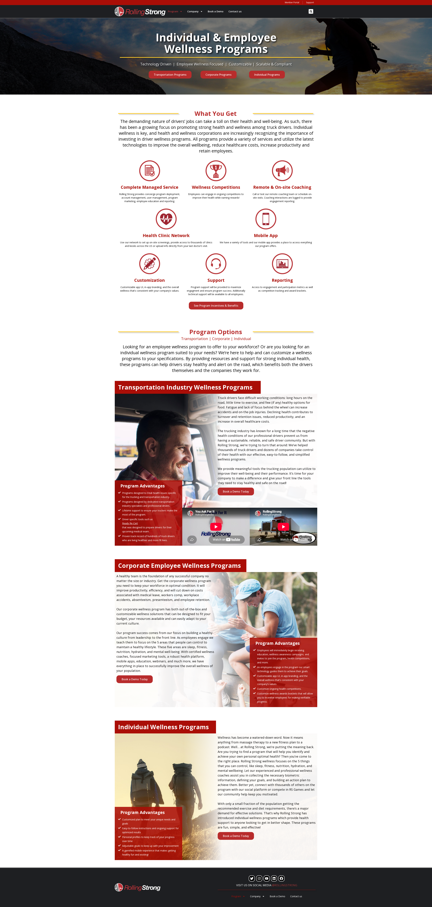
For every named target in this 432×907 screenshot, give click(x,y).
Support (310, 2)
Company (193, 11)
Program (173, 11)
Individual (242, 338)
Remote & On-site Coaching (282, 187)
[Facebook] (281, 878)
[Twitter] (252, 878)
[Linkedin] (274, 878)
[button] (311, 11)
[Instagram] (259, 878)
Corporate (221, 338)
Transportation (194, 338)
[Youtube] (267, 878)
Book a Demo (215, 11)
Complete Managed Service (149, 187)
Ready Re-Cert (130, 523)
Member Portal (292, 2)
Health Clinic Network (166, 235)
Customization (149, 280)
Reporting (282, 280)
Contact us (234, 11)
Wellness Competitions (216, 187)
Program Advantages (142, 486)
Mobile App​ (266, 235)
